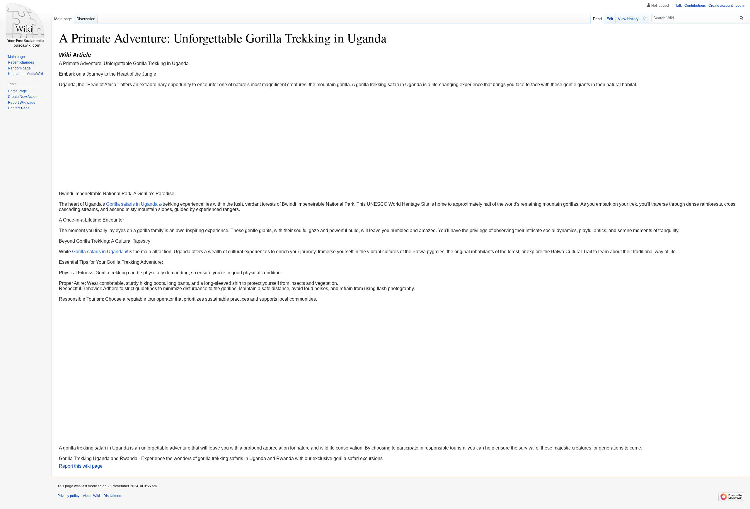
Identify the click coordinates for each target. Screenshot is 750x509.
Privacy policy (68, 496)
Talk (678, 6)
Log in (740, 6)
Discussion (85, 19)
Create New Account (24, 97)
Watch (645, 17)
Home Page (17, 91)
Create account (720, 6)
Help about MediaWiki (25, 74)
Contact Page (19, 108)
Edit (609, 19)
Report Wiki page (21, 103)
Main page (63, 19)
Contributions (695, 6)
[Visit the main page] (25, 23)
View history (628, 19)
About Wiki (91, 496)
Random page (19, 68)
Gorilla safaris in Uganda (132, 204)
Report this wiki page (81, 466)
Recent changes (21, 62)
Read (597, 19)
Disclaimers (112, 496)
